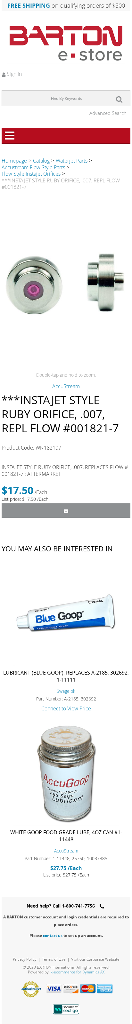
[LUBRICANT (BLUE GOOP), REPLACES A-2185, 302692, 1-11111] (66, 613)
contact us (52, 935)
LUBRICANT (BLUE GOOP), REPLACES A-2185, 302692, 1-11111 (66, 676)
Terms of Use (54, 959)
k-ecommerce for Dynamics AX (77, 972)
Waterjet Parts (71, 160)
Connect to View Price (66, 708)
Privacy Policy (25, 959)
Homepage (14, 160)
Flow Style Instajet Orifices (31, 173)
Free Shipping (28, 5)
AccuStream (66, 386)
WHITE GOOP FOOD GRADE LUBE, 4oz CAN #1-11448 (66, 836)
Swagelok (66, 691)
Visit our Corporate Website (95, 959)
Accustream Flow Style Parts (33, 167)
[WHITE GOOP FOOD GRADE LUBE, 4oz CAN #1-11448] (66, 773)
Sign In (13, 73)
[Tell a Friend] (66, 510)
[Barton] (66, 43)
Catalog (41, 160)
